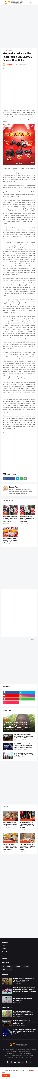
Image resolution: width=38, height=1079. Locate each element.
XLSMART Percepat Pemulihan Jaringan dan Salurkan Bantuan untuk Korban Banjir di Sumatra (23, 745)
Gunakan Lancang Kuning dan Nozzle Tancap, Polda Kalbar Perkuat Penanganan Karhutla (23, 980)
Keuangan (9, 966)
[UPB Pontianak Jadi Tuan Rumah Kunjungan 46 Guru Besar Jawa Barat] (8, 755)
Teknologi (4, 958)
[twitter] (27, 692)
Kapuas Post (13, 487)
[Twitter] (17, 478)
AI (3, 966)
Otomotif (14, 474)
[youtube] (11, 695)
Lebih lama (33, 640)
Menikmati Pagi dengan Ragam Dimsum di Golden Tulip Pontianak (10, 824)
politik (10, 969)
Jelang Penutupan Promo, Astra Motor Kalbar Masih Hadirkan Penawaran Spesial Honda (10, 519)
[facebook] (11, 692)
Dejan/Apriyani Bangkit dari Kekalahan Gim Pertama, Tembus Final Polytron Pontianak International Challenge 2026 (24, 989)
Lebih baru (5, 640)
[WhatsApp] (21, 478)
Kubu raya (17, 966)
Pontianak (26, 966)
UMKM (5, 969)
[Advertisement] (19, 27)
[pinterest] (11, 698)
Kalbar (3, 945)
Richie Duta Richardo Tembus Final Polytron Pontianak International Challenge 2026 (23, 998)
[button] (2, 2)
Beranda (5, 50)
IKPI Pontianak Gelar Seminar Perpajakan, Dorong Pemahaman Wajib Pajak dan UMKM (23, 736)
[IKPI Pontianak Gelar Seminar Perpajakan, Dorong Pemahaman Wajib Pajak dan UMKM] (8, 737)
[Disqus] (19, 613)
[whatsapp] (27, 698)
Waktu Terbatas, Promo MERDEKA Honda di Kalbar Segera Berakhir (10, 540)
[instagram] (27, 695)
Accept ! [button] (6, 1075)
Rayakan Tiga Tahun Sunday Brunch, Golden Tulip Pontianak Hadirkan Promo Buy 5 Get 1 (10, 847)
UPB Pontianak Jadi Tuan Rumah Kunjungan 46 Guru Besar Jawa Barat (24, 754)
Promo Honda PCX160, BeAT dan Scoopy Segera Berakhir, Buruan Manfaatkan (27, 519)
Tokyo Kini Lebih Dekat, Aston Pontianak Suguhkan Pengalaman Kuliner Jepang (27, 847)
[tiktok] (11, 702)
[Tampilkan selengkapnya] (29, 478)
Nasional (4, 952)
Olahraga (4, 955)
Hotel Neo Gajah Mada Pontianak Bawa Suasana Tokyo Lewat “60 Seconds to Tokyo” (27, 825)
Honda (10, 50)
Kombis (4, 948)
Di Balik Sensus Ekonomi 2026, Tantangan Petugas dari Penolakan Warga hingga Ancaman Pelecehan (23, 1012)
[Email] (25, 478)
